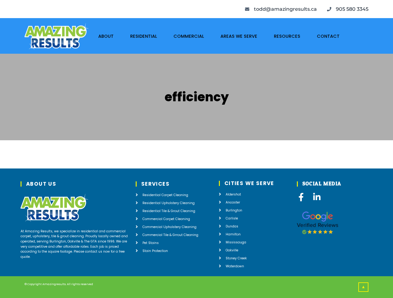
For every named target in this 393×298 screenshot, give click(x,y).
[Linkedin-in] (317, 197)
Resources (287, 36)
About (106, 36)
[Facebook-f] (301, 197)
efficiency (197, 97)
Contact (328, 36)
